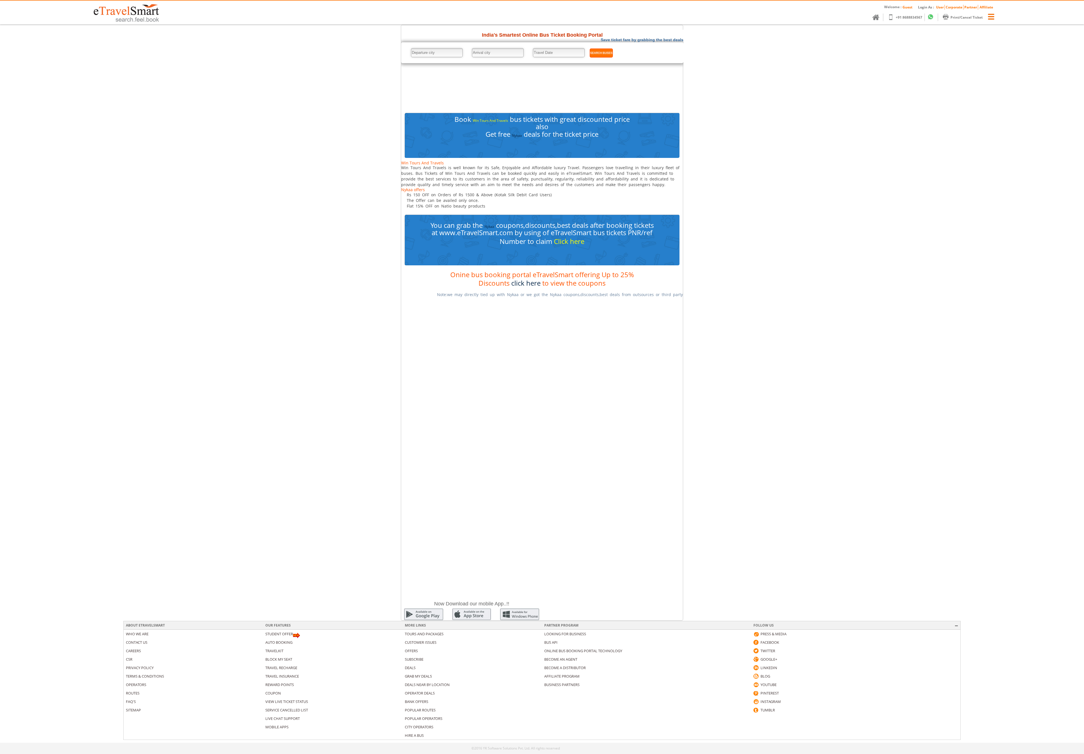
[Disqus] (542, 372)
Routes (132, 693)
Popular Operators (423, 718)
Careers (133, 650)
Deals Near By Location (427, 684)
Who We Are (137, 633)
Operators (136, 684)
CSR (129, 659)
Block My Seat (278, 659)
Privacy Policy (140, 667)
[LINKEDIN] (756, 667)
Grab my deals (418, 676)
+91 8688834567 (909, 17)
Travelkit (274, 650)
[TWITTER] (756, 650)
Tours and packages (424, 633)
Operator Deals (420, 693)
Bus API (551, 642)
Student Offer (279, 633)
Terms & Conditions (145, 676)
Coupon (273, 693)
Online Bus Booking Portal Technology (583, 650)
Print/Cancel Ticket (966, 17)
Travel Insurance (282, 676)
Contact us (136, 642)
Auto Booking (278, 642)
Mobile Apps (277, 726)
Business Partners (562, 684)
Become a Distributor (565, 667)
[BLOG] (756, 676)
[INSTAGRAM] (756, 701)
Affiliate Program (562, 676)
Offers (411, 650)
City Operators (419, 726)
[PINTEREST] (756, 693)
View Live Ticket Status (286, 701)
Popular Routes (420, 710)
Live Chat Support (282, 718)
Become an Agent (560, 659)
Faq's (131, 701)
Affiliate (986, 7)
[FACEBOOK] (756, 642)
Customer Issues (420, 642)
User (940, 7)
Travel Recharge (281, 667)
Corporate (954, 7)
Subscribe (414, 659)
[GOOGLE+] (756, 659)
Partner (970, 7)
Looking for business (565, 633)
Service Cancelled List (286, 710)
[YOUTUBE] (756, 684)
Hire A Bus (414, 735)
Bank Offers (416, 701)
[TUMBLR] (756, 710)
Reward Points (279, 684)
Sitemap (133, 710)
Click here (569, 241)
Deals (410, 667)
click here (526, 283)
